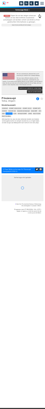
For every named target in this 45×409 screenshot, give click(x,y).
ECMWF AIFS (36, 108)
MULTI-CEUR (36, 113)
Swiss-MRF (34, 111)
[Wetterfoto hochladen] (21, 3)
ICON (15, 113)
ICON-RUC (5, 108)
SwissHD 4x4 (12, 111)
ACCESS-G (9, 113)
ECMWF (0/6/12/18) (15, 108)
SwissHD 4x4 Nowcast (23, 111)
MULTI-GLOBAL (6, 116)
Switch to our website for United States (30, 88)
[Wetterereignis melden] (26, 3)
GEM (3, 113)
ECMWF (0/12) (27, 108)
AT (8, 2)
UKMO (30, 113)
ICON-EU (4, 111)
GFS (40, 111)
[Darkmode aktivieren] (31, 3)
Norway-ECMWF (22, 113)
